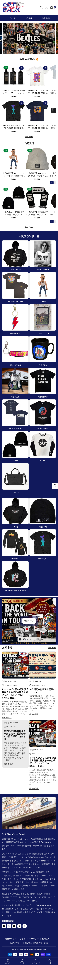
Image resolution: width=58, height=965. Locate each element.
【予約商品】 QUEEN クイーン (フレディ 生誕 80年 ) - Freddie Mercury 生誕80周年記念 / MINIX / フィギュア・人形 (13, 174)
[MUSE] (15, 511)
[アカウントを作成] (46, 7)
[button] (41, 7)
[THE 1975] (42, 511)
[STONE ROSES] (42, 412)
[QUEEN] (42, 285)
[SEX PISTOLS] (15, 349)
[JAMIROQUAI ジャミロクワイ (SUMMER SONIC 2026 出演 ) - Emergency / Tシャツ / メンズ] (37, 76)
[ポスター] (43, 17)
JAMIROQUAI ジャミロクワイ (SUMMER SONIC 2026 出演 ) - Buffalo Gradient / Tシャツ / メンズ (13, 127)
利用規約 (46, 939)
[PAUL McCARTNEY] (15, 285)
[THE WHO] (42, 349)
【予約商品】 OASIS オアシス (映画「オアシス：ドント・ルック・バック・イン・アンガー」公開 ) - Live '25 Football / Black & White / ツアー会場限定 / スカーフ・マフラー (37, 213)
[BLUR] (42, 444)
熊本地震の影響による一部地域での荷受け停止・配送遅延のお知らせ (15, 734)
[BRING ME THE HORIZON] (15, 574)
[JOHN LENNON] (42, 253)
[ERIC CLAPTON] (15, 412)
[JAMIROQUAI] (42, 542)
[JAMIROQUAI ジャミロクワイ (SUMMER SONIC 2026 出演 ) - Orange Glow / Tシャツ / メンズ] (37, 110)
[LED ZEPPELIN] (42, 317)
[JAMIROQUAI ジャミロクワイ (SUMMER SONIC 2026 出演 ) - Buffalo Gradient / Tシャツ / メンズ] (13, 110)
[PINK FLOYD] (42, 381)
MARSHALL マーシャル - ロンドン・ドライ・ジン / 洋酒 (13, 92)
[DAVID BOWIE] (15, 317)
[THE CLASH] (15, 381)
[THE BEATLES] (15, 253)
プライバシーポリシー (29, 939)
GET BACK (24, 949)
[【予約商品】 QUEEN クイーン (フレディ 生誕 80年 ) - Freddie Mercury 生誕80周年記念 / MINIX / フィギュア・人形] (13, 158)
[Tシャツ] (7, 17)
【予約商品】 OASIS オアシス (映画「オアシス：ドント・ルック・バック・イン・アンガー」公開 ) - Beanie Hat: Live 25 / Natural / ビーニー (37, 174)
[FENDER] (15, 476)
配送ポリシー (16, 943)
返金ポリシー (10, 939)
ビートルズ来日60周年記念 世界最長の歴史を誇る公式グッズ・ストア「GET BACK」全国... (15, 693)
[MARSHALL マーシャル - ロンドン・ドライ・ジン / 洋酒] (13, 76)
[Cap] (27, 17)
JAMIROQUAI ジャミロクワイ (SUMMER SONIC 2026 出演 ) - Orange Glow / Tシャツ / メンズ (37, 127)
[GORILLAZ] (15, 542)
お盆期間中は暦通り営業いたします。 (42, 690)
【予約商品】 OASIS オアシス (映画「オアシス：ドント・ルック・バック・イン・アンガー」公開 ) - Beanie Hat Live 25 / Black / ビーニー (13, 213)
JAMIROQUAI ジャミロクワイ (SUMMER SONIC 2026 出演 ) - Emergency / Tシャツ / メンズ (37, 92)
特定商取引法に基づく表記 (36, 943)
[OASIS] (15, 444)
